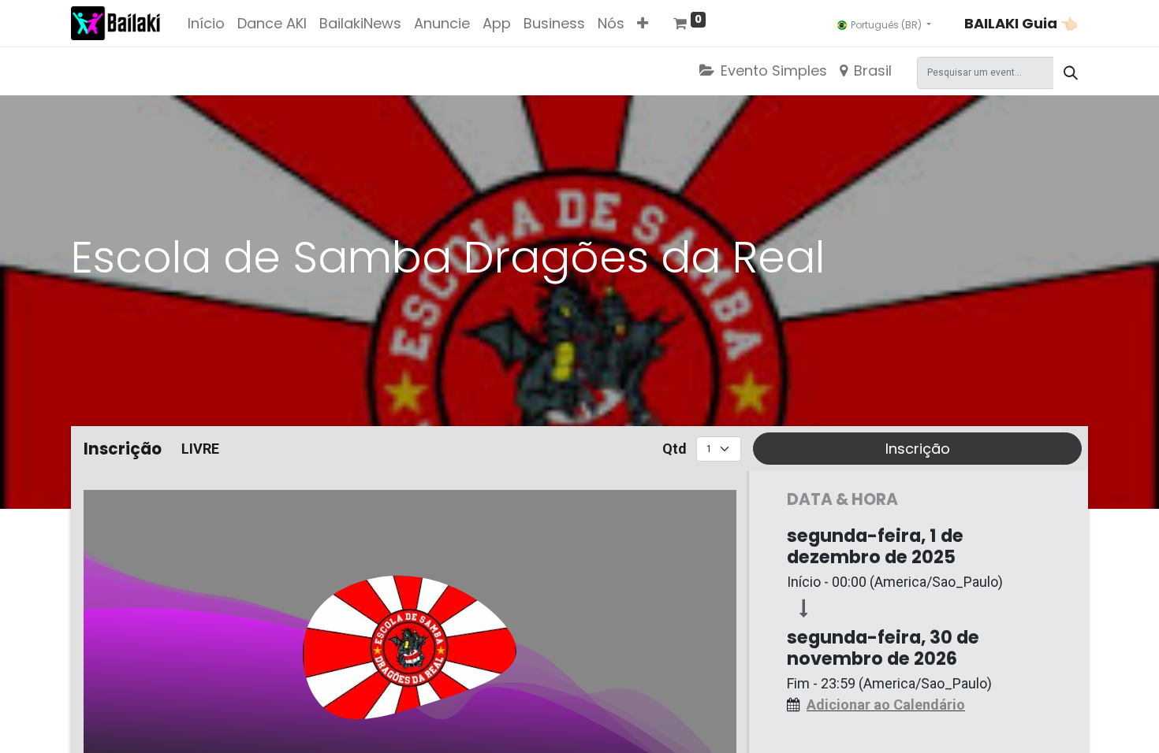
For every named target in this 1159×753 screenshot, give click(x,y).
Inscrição (917, 448)
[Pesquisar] (1070, 73)
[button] (642, 23)
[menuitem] (206, 23)
